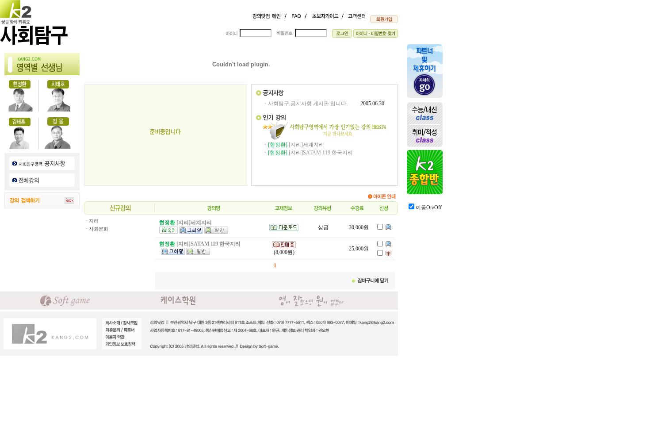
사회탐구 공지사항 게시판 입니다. (308, 103)
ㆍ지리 (91, 220)
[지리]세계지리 (306, 145)
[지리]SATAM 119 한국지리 (321, 153)
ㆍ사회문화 (96, 228)
